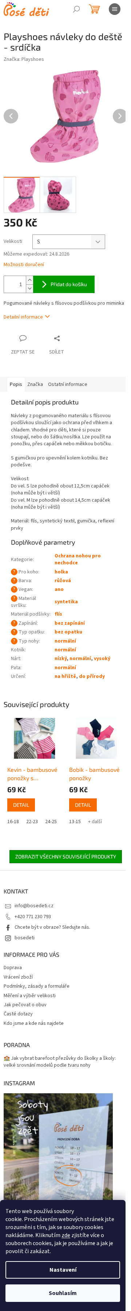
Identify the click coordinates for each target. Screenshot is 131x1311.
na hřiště (65, 676)
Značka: (24, 59)
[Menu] (114, 9)
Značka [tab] (35, 384)
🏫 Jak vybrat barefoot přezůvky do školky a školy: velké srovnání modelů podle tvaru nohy (60, 1062)
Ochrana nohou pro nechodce (78, 559)
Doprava (13, 967)
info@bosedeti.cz (34, 905)
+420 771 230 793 (33, 916)
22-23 (32, 821)
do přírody (92, 676)
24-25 (51, 821)
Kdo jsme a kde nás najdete (34, 1023)
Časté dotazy (18, 1014)
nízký (61, 658)
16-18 (13, 821)
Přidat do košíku (69, 284)
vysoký (102, 658)
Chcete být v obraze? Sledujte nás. (52, 927)
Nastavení (62, 1270)
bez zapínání (70, 623)
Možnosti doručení (24, 264)
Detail (21, 805)
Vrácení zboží (18, 977)
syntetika (66, 601)
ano (59, 589)
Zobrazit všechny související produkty (65, 856)
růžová (63, 580)
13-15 (75, 821)
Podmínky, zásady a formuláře (37, 986)
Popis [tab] (16, 384)
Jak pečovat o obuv (25, 1004)
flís (58, 614)
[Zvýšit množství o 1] (29, 280)
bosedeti (25, 937)
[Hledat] (76, 9)
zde (65, 1235)
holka (61, 572)
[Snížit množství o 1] (29, 288)
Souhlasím (63, 1293)
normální (65, 641)
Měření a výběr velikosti (30, 995)
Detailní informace (23, 317)
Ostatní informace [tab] (67, 384)
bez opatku (68, 632)
